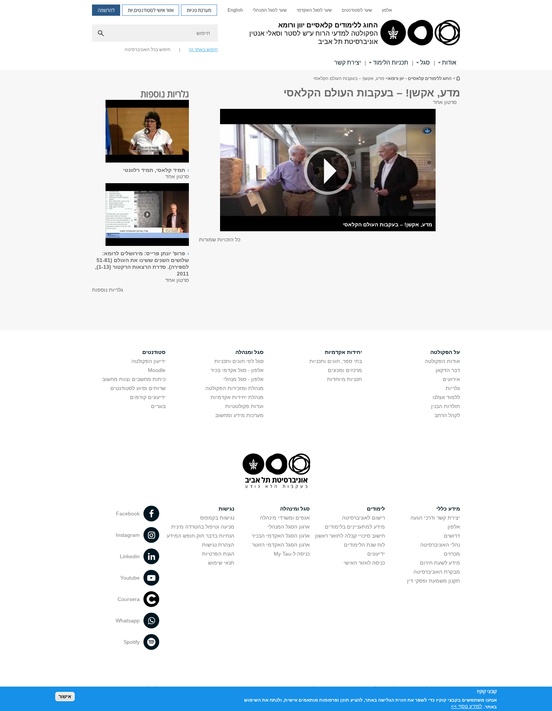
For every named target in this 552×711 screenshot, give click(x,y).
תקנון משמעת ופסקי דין (433, 581)
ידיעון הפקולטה (148, 361)
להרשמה (106, 10)
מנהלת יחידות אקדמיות (237, 397)
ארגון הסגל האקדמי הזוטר (281, 545)
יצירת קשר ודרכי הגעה (435, 518)
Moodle (157, 370)
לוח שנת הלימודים (364, 545)
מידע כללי (448, 509)
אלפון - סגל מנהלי (243, 379)
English (235, 10)
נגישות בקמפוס (217, 518)
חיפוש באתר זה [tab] (203, 49)
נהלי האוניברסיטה (440, 545)
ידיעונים (376, 554)
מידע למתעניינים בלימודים (355, 527)
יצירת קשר (347, 62)
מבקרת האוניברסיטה (436, 572)
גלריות (453, 388)
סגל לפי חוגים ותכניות (239, 361)
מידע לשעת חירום (440, 563)
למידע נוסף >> (466, 706)
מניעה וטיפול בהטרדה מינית (202, 527)
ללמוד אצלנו (446, 397)
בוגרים (158, 406)
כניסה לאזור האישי (364, 563)
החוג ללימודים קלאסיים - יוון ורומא (458, 78)
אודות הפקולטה (442, 361)
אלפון (387, 10)
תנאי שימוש (221, 563)
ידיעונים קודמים (148, 397)
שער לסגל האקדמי (314, 10)
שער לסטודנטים (357, 10)
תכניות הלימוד (390, 62)
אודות (449, 62)
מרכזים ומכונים (345, 370)
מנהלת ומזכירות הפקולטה (234, 388)
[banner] (276, 35)
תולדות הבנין (445, 406)
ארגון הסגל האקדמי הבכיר (281, 536)
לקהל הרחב (447, 415)
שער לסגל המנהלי (270, 10)
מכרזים (452, 554)
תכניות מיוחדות (344, 379)
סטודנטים (154, 352)
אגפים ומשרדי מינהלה (285, 518)
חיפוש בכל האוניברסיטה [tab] (147, 49)
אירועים (451, 379)
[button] (328, 170)
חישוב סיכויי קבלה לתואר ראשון (350, 536)
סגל (425, 62)
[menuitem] (387, 10)
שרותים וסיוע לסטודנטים (138, 388)
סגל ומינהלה (295, 509)
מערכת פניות (199, 10)
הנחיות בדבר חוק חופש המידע (200, 536)
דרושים (452, 536)
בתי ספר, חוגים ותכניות (335, 361)
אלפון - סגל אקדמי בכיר (237, 370)
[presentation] (147, 132)
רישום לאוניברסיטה (363, 518)
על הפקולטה (445, 352)
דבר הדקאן (448, 370)
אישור (65, 696)
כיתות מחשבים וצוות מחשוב (134, 379)
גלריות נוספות (107, 290)
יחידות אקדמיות (343, 352)
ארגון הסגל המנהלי (289, 527)
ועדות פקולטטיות (244, 406)
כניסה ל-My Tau (292, 554)
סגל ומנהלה (249, 352)
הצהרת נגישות (218, 545)
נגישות (226, 509)
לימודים (376, 509)
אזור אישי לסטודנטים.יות (150, 10)
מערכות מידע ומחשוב (239, 415)
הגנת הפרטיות (218, 554)
